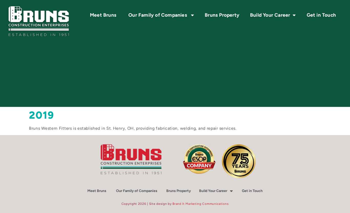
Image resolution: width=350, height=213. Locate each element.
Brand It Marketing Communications (200, 204)
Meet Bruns (104, 15)
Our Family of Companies (158, 15)
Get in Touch (322, 15)
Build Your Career (213, 191)
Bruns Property (222, 15)
